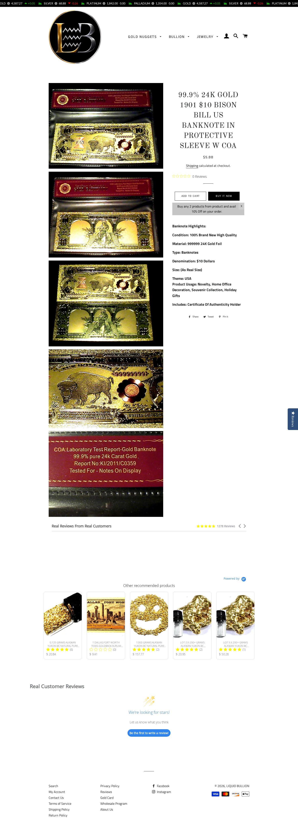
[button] (240, 526)
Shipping (192, 165)
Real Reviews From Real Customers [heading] (81, 526)
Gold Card (107, 797)
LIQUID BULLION (237, 785)
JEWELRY (206, 36)
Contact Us (56, 797)
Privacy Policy (109, 785)
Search (53, 785)
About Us (106, 809)
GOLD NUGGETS (143, 36)
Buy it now (224, 196)
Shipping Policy (59, 809)
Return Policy (58, 815)
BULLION (177, 36)
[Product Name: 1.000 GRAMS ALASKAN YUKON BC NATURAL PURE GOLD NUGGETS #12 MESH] (149, 625)
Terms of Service (60, 803)
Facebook (162, 785)
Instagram (163, 791)
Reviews (106, 791)
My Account (57, 791)
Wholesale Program (113, 803)
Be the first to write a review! (149, 733)
